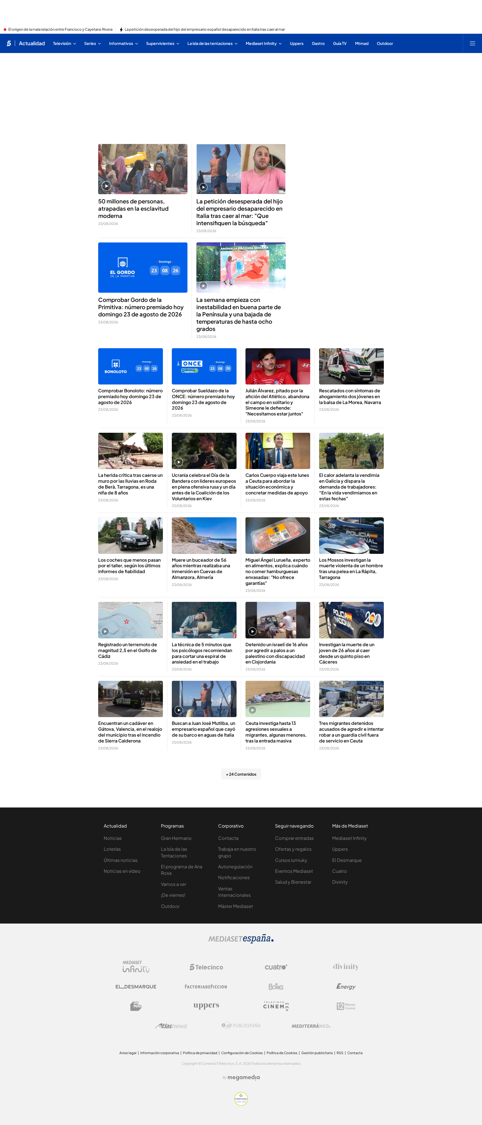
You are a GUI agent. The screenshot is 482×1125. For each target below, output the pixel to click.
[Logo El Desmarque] (136, 987)
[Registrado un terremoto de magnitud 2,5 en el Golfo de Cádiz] (130, 620)
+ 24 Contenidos (241, 774)
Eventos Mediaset (294, 871)
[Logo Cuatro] (276, 967)
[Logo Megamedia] (244, 1077)
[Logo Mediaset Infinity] (136, 967)
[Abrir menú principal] (472, 43)
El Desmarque (347, 860)
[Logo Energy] (346, 987)
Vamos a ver (173, 884)
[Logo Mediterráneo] (311, 1025)
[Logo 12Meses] (346, 1006)
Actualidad (32, 43)
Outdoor (170, 906)
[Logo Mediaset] (241, 942)
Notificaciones (234, 877)
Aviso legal (127, 1053)
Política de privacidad (200, 1053)
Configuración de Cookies (242, 1053)
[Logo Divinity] (346, 967)
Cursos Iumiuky (291, 860)
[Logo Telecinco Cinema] (276, 1006)
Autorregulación (235, 866)
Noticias (113, 838)
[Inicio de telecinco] (9, 43)
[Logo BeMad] (136, 1006)
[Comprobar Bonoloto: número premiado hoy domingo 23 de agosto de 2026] (130, 366)
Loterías (112, 849)
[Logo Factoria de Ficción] (206, 987)
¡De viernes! (173, 895)
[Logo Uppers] (206, 1006)
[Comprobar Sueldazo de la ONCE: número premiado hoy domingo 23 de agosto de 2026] (204, 366)
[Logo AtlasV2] (171, 1025)
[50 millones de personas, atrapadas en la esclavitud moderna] (142, 169)
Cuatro (339, 871)
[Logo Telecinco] (206, 967)
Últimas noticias (121, 860)
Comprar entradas (294, 838)
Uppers (340, 849)
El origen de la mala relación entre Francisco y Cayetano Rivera (60, 29)
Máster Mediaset (235, 906)
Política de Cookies (282, 1053)
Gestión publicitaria (317, 1053)
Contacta (228, 838)
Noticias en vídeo (122, 871)
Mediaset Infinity (349, 838)
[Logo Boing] (276, 987)
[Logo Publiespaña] (241, 1026)
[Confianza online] (241, 1104)
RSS (340, 1053)
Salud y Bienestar (293, 882)
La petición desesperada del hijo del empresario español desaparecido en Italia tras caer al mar (205, 29)
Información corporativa (159, 1053)
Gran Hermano (176, 838)
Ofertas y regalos (293, 849)
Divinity (340, 882)
